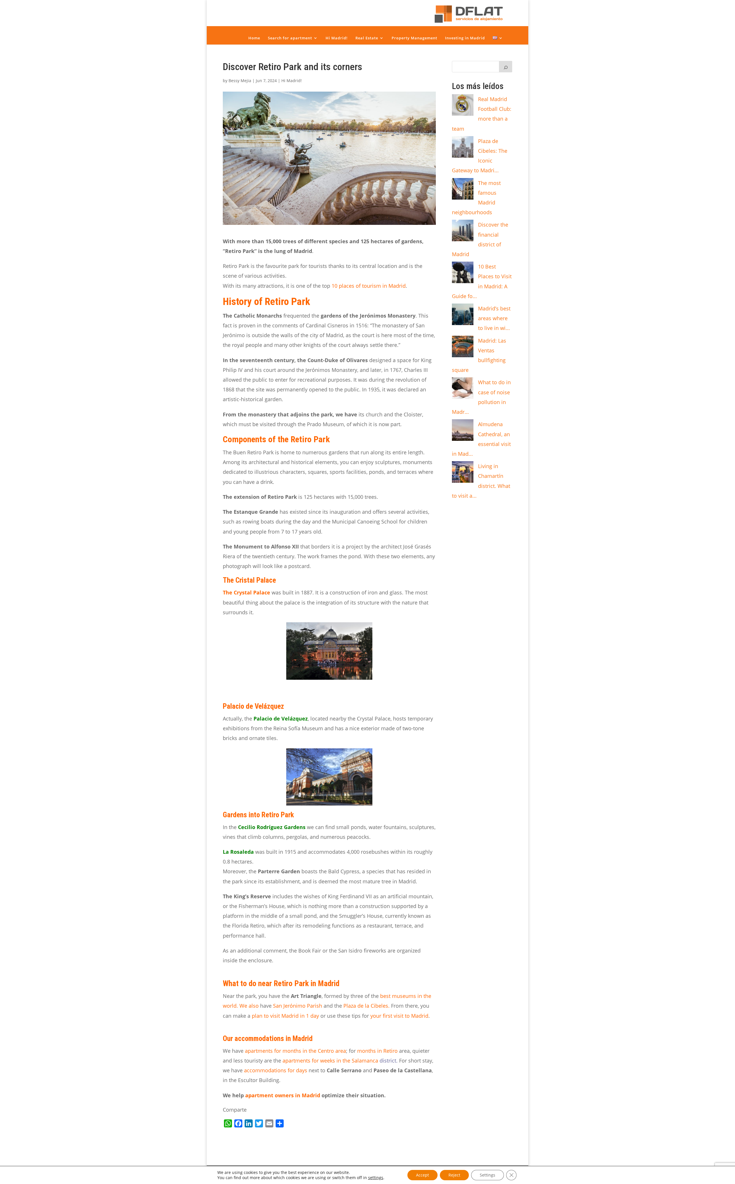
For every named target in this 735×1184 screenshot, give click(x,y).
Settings (487, 1175)
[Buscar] (505, 66)
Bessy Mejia (240, 80)
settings (375, 1177)
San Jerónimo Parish (298, 1005)
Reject (454, 1175)
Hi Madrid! (337, 38)
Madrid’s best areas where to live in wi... (494, 318)
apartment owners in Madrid (282, 1095)
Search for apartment (290, 38)
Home (254, 38)
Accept (422, 1175)
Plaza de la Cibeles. (367, 1005)
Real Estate (366, 38)
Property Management (414, 38)
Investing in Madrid (465, 38)
